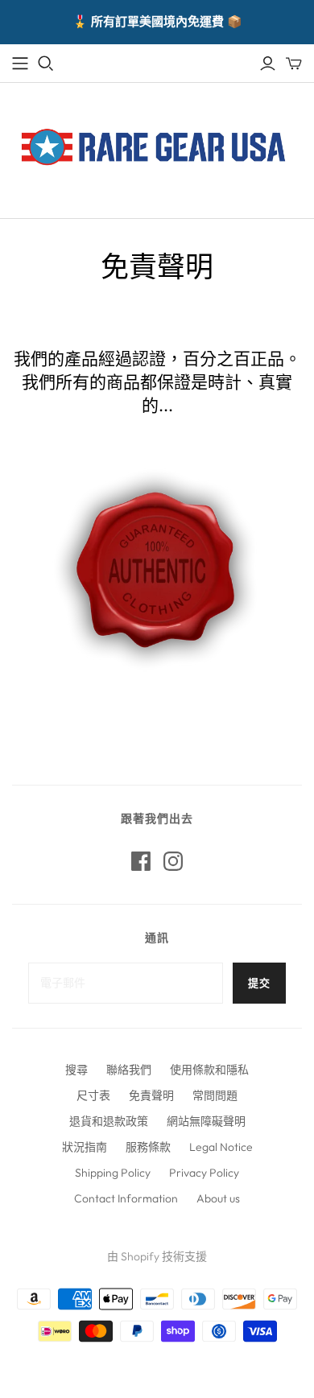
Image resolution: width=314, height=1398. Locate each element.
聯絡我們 (128, 1069)
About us (218, 1198)
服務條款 (148, 1147)
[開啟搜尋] (46, 64)
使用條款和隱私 (209, 1069)
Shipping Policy (113, 1172)
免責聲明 (151, 1095)
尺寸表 (93, 1095)
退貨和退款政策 (108, 1121)
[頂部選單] (20, 64)
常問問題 (215, 1095)
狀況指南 (84, 1147)
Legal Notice (221, 1147)
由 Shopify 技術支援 (157, 1256)
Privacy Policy (204, 1172)
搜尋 (76, 1069)
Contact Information (126, 1198)
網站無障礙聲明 (206, 1121)
